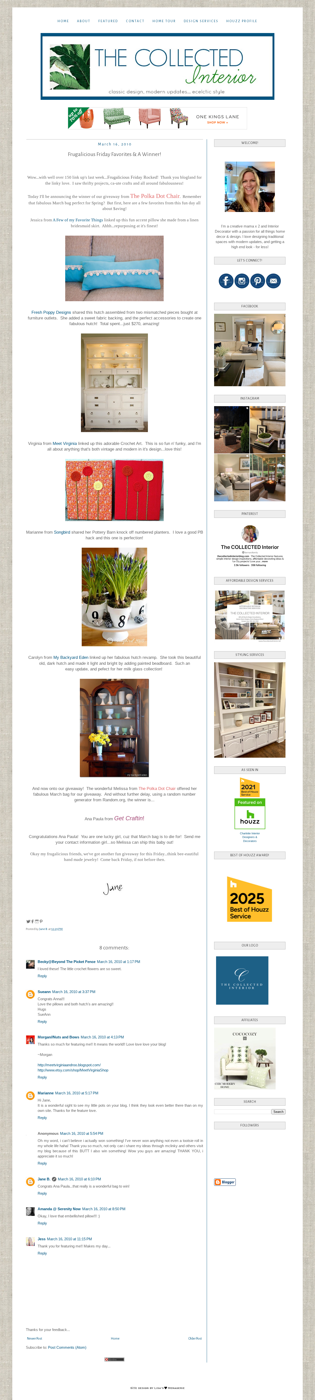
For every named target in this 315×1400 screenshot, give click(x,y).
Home (63, 21)
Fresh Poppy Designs (51, 312)
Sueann (44, 992)
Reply (42, 976)
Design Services (201, 21)
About (84, 21)
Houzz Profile (241, 21)
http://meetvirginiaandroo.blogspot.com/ (69, 1065)
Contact (135, 21)
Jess (42, 1239)
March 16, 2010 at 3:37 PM (73, 992)
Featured (108, 21)
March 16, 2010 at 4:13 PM (102, 1037)
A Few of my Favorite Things (77, 220)
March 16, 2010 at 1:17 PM (118, 962)
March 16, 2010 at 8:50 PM (104, 1209)
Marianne (46, 1093)
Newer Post (34, 1338)
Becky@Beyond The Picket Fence (66, 962)
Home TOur (164, 21)
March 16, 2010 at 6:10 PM (79, 1179)
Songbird (62, 532)
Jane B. (44, 1179)
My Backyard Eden (70, 657)
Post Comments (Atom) (67, 1347)
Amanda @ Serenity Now (59, 1209)
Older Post (195, 1338)
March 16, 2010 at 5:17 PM (76, 1093)
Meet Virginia (65, 443)
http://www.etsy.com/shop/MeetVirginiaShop (73, 1070)
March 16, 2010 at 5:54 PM (81, 1133)
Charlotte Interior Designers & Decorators (250, 837)
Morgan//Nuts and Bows (58, 1037)
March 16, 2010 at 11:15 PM (69, 1239)
